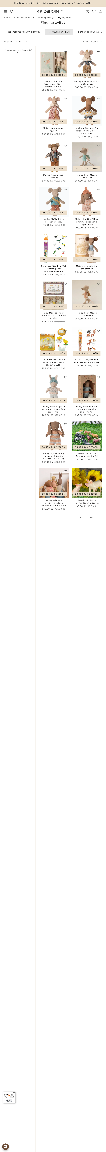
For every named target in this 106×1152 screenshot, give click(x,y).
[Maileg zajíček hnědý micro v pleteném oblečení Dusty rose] (54, 436)
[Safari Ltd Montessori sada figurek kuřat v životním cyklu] (54, 342)
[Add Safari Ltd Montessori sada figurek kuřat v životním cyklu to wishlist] (65, 330)
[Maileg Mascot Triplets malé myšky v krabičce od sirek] (54, 295)
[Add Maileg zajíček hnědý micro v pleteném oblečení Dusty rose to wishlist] (65, 424)
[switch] (9, 1100)
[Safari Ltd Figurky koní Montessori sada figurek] (87, 342)
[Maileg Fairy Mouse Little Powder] (87, 295)
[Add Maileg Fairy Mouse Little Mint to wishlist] (98, 146)
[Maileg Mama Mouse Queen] (54, 111)
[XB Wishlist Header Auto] (94, 11)
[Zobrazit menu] (5, 11)
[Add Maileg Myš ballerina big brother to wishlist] (98, 237)
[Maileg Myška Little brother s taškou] (54, 202)
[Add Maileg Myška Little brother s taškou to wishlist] (65, 190)
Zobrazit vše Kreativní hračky (24, 32)
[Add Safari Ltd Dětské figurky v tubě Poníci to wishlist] (98, 424)
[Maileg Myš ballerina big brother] (87, 248)
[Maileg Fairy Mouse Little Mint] (87, 157)
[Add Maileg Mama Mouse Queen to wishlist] (65, 99)
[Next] (100, 32)
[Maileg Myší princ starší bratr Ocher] (87, 64)
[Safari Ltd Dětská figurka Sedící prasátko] (87, 483)
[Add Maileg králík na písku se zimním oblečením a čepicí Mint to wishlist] (65, 377)
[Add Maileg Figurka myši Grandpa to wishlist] (65, 146)
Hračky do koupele (88, 32)
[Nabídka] (14, 1093)
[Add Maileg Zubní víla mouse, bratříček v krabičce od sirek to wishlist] (65, 52)
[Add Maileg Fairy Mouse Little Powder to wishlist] (98, 284)
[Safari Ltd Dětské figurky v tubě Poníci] (87, 436)
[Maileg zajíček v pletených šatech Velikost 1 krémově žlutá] (54, 483)
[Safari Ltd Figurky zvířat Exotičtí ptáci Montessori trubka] (54, 248)
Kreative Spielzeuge (44, 17)
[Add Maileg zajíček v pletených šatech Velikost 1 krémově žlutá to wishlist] (65, 471)
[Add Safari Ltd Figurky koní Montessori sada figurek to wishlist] (98, 330)
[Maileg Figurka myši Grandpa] (54, 157)
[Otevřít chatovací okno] (5, 1146)
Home (7, 17)
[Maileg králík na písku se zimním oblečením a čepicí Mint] (54, 389)
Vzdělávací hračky (23, 17)
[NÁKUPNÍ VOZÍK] (100, 11)
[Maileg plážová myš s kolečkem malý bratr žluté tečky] (87, 111)
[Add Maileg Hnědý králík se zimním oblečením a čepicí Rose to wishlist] (98, 190)
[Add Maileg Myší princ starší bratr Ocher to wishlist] (98, 52)
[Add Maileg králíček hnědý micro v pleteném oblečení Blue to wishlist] (98, 377)
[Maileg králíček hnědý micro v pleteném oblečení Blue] (87, 389)
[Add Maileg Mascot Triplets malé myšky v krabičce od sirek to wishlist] (65, 284)
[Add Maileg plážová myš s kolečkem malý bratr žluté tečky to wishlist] (98, 99)
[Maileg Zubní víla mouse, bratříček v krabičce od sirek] (54, 64)
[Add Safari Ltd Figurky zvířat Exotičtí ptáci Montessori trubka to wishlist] (65, 237)
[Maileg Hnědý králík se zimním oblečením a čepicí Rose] (87, 202)
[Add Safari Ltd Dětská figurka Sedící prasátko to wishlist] (98, 471)
